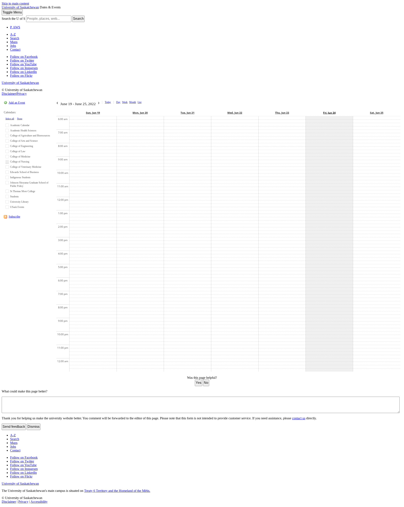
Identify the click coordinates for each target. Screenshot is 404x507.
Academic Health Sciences (23, 130)
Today (108, 102)
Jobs (13, 46)
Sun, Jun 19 (93, 113)
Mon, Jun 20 (140, 113)
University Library (19, 201)
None (19, 118)
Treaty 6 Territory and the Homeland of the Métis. (117, 490)
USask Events (17, 207)
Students (14, 196)
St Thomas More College (22, 191)
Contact (15, 49)
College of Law (17, 151)
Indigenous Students (20, 177)
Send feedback (14, 426)
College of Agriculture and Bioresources (30, 135)
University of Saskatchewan (20, 7)
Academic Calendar (19, 125)
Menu (12, 12)
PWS (15, 27)
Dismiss (34, 426)
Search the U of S (13, 18)
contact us (298, 418)
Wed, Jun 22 (234, 113)
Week (125, 102)
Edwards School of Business (24, 172)
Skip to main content (15, 3)
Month (132, 102)
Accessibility (39, 501)
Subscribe (14, 216)
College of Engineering (21, 146)
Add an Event (17, 102)
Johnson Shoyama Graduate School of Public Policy (29, 184)
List (139, 102)
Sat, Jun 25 (376, 113)
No (206, 382)
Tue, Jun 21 (187, 113)
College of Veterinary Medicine (25, 166)
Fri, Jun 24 (329, 113)
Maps (13, 42)
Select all (9, 118)
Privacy (22, 93)
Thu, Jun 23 (282, 113)
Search (78, 18)
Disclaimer (9, 93)
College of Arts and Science (24, 140)
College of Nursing (19, 161)
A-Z (13, 34)
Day (118, 102)
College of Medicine (20, 156)
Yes (198, 382)
